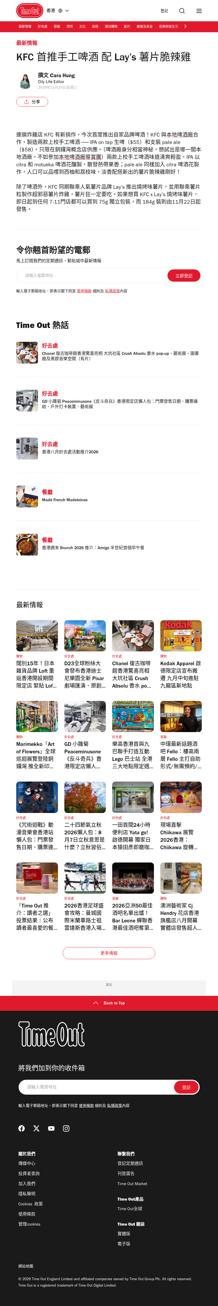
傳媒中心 (26, 1164)
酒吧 (69, 27)
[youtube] (51, 1128)
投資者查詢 (29, 1174)
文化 (82, 27)
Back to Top (114, 1003)
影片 (127, 27)
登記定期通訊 (130, 1164)
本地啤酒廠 (179, 135)
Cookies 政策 (30, 1204)
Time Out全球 (130, 1209)
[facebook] (21, 1128)
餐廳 (57, 27)
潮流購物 (111, 27)
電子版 (124, 1244)
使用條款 (84, 292)
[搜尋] (182, 10)
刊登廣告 (126, 1174)
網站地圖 (25, 1267)
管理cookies (29, 1225)
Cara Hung (62, 76)
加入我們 (26, 1184)
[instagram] (66, 1128)
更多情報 (109, 954)
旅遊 (95, 27)
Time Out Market (132, 1184)
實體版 (124, 1234)
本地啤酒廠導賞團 (80, 158)
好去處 (42, 27)
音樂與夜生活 (168, 27)
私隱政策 (112, 292)
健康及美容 (145, 27)
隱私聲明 (26, 1194)
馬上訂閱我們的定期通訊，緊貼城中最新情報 (58, 261)
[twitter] (36, 1128)
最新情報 (25, 27)
